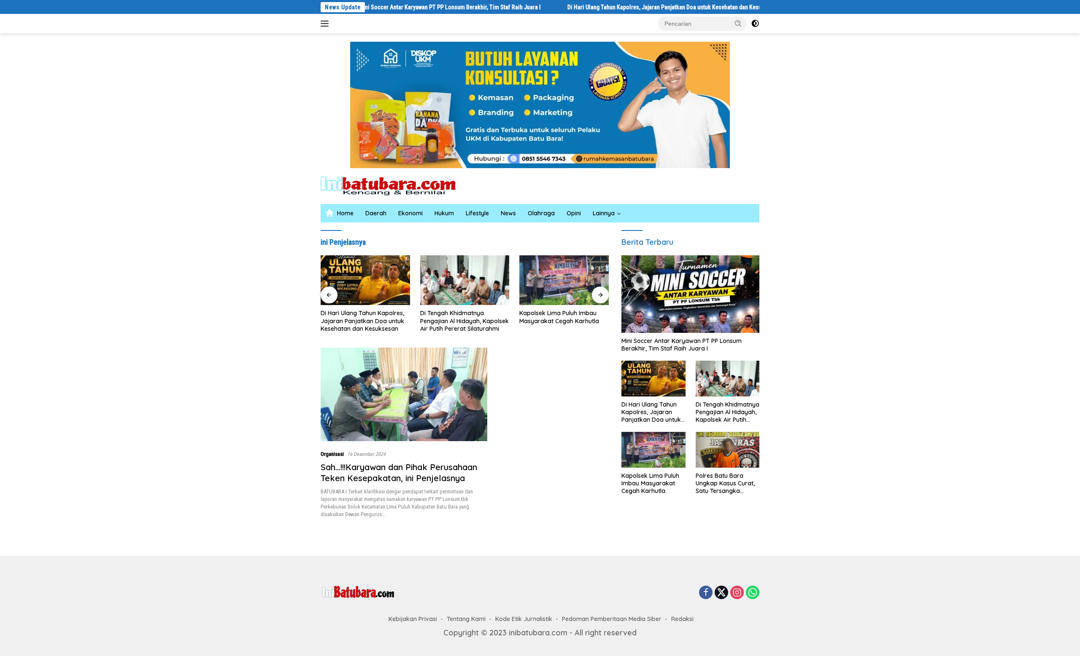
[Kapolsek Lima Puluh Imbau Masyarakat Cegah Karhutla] (564, 280)
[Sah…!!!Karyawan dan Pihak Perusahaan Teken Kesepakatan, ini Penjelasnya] (404, 394)
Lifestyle (477, 213)
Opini (574, 213)
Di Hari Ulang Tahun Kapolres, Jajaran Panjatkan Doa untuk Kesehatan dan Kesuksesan (642, 7)
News (508, 213)
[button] (738, 23)
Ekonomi (410, 213)
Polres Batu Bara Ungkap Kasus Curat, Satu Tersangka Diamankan (725, 483)
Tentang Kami (466, 619)
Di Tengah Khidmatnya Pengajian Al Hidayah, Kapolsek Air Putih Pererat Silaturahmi (464, 320)
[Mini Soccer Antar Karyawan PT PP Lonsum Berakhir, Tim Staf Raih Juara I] (690, 294)
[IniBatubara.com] (394, 185)
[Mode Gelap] (755, 23)
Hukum (444, 213)
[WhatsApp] (752, 593)
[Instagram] (737, 593)
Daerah (375, 213)
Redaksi (682, 619)
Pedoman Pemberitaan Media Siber (612, 619)
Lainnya (604, 213)
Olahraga (541, 213)
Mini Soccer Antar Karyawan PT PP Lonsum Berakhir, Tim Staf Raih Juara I (418, 7)
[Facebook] (706, 593)
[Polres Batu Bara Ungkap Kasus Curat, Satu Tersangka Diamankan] (727, 450)
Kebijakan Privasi (413, 619)
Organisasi (332, 454)
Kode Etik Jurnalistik (523, 619)
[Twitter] (721, 593)
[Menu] (326, 23)
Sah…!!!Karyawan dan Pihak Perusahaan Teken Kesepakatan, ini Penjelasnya (399, 472)
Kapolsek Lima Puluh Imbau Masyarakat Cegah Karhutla (559, 316)
